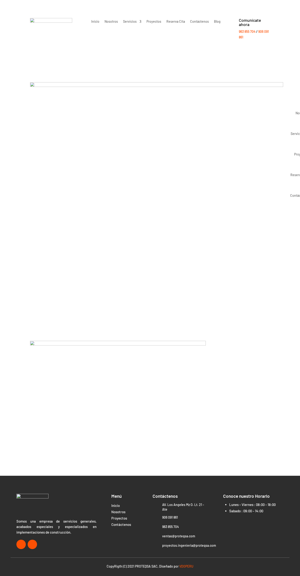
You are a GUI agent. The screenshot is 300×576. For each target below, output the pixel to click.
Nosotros (111, 21)
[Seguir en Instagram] (32, 544)
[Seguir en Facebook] (21, 544)
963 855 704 (247, 31)
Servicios (130, 21)
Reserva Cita (175, 21)
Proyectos (153, 21)
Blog (217, 21)
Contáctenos (199, 21)
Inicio (95, 21)
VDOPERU (186, 566)
